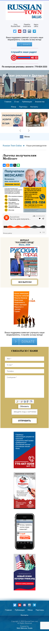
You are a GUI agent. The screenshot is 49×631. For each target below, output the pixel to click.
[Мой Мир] (11, 165)
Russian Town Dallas (12, 146)
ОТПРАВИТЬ (24, 421)
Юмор (13, 107)
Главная (8, 102)
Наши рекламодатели (36, 146)
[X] (14, 165)
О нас (16, 102)
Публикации (27, 102)
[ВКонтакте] (4, 165)
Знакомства (39, 102)
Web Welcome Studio (24, 628)
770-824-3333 (41, 67)
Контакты (34, 107)
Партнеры (23, 107)
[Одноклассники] (7, 165)
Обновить (24, 406)
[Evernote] (18, 165)
